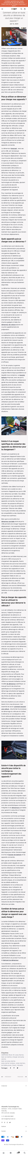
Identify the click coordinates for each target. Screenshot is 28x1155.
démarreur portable (8, 521)
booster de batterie (14, 854)
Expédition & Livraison (8, 1135)
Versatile (20, 1065)
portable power (6, 1065)
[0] (17, 1153)
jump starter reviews (8, 1063)
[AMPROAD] (14, 9)
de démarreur (11, 684)
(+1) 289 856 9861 (7, 1116)
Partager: (4, 1068)
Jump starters (20, 1063)
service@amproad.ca (8, 1119)
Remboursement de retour (10, 1138)
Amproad (14, 148)
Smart (14, 1065)
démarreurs (16, 807)
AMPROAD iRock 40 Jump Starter (12, 1055)
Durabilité (4, 1133)
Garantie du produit (7, 1141)
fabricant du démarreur (10, 960)
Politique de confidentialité (10, 1144)
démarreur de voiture (8, 324)
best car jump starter (8, 1061)
